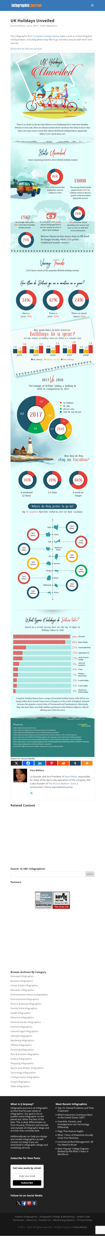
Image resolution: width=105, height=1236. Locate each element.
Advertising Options (64, 1220)
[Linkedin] (40, 763)
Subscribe (27, 1183)
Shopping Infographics (22, 1063)
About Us (32, 1220)
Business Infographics (22, 980)
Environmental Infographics (25, 999)
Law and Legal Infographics (24, 1031)
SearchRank (71, 776)
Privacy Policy (84, 1220)
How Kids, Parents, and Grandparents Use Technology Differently (73, 1124)
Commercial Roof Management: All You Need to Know (75, 1143)
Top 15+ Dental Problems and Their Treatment (76, 1109)
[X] (16, 763)
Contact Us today (19, 1142)
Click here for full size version (26, 48)
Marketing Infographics (22, 1040)
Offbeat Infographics (21, 1045)
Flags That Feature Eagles (71, 1131)
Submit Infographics (26, 1216)
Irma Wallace (19, 25)
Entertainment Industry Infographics (29, 994)
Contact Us (45, 1220)
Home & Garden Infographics (26, 1022)
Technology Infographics (23, 1072)
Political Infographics (21, 1058)
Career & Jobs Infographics (24, 985)
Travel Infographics (48, 25)
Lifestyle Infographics (21, 1035)
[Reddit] (63, 763)
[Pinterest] (51, 763)
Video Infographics (20, 1086)
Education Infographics (22, 990)
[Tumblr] (75, 763)
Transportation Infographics (25, 1077)
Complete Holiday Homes (46, 36)
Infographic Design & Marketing (57, 1216)
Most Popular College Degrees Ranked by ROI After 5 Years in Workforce (73, 1151)
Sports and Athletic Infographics (27, 1067)
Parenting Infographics (22, 1049)
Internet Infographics (21, 1026)
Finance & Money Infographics (26, 1003)
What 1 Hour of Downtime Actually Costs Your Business (75, 1136)
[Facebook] (28, 763)
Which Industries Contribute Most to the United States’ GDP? (75, 1116)
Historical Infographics (22, 1017)
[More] (87, 763)
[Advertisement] (52, 833)
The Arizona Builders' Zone (62, 783)
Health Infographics (21, 1012)
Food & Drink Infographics (24, 1008)
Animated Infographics (22, 976)
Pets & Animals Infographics (25, 1054)
